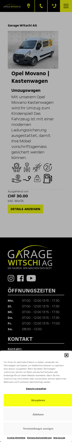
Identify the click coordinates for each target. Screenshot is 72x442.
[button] (66, 355)
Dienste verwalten (36, 388)
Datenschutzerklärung (39, 437)
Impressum (59, 437)
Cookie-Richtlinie (16, 437)
